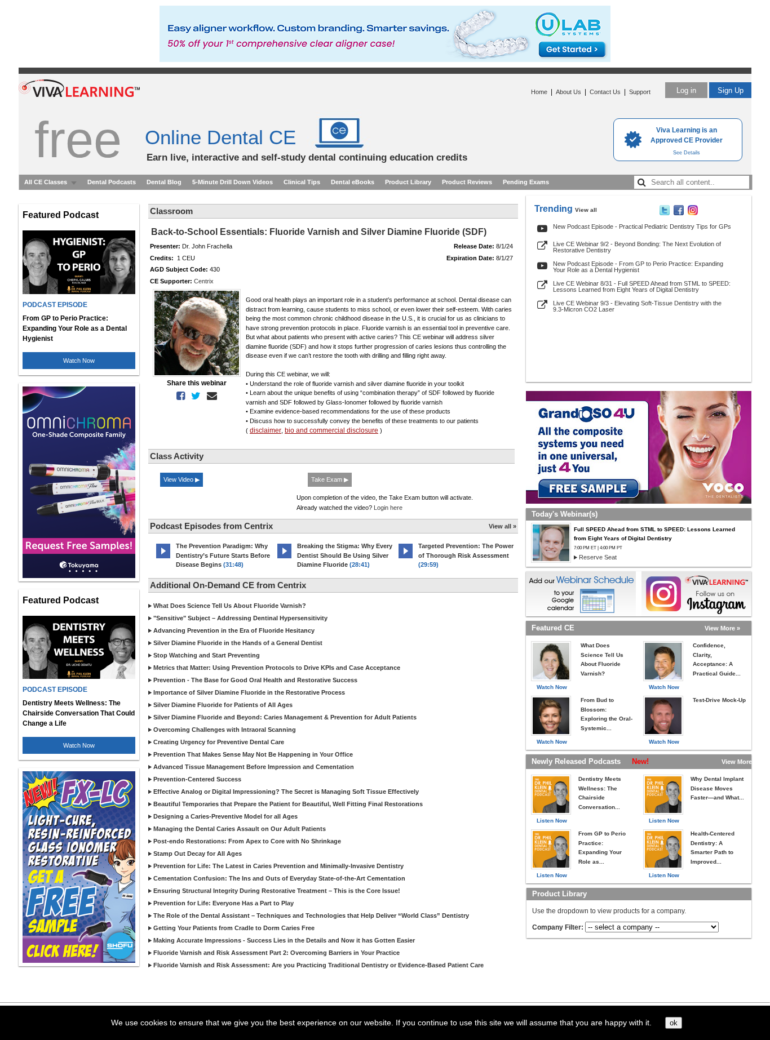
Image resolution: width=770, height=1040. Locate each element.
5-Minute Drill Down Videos (232, 182)
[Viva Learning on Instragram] (693, 213)
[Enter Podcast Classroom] (163, 558)
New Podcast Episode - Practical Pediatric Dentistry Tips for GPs (642, 226)
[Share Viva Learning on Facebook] (678, 213)
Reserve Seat (598, 557)
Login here (388, 507)
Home (539, 91)
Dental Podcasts (111, 182)
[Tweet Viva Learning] (664, 213)
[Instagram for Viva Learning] (696, 593)
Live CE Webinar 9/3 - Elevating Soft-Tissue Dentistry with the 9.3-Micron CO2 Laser (637, 306)
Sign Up (731, 90)
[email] (209, 396)
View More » (722, 628)
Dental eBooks (352, 182)
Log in (686, 90)
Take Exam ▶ (329, 479)
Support (639, 91)
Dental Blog (164, 182)
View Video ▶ (181, 479)
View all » (502, 526)
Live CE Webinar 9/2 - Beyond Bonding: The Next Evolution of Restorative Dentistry (637, 247)
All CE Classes (45, 182)
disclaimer (265, 430)
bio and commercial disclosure (331, 430)
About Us (568, 91)
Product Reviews (467, 182)
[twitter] (194, 396)
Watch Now (79, 360)
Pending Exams (526, 182)
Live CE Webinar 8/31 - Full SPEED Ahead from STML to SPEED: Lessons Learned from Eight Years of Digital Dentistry (642, 286)
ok (674, 1023)
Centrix (204, 281)
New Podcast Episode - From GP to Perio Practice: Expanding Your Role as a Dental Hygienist (638, 266)
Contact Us (605, 91)
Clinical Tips (302, 182)
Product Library (408, 182)
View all (586, 210)
